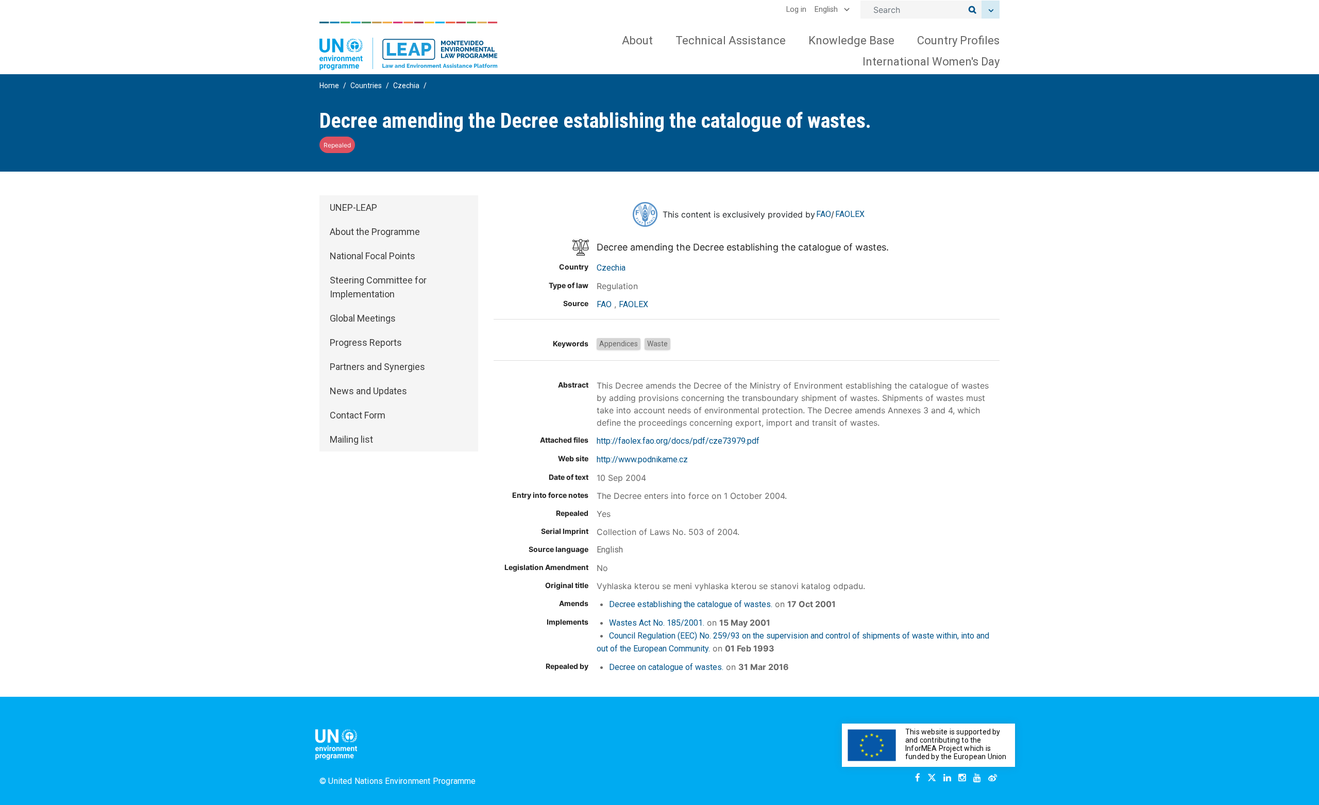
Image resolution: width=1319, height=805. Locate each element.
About (637, 40)
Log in (796, 9)
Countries (366, 85)
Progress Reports (366, 342)
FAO (823, 214)
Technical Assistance (730, 40)
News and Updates (368, 390)
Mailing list (351, 439)
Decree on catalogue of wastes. (666, 667)
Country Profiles (958, 40)
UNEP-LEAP (353, 207)
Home (329, 85)
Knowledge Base (851, 40)
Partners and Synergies (377, 366)
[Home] (408, 46)
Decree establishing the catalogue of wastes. (690, 604)
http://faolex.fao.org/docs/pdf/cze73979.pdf (678, 441)
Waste (657, 344)
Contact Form (357, 415)
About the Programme (375, 231)
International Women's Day (931, 61)
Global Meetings (363, 318)
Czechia (406, 85)
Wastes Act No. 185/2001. (656, 623)
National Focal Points (372, 255)
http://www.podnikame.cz (642, 459)
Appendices (618, 344)
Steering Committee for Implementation (378, 287)
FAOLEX (850, 214)
